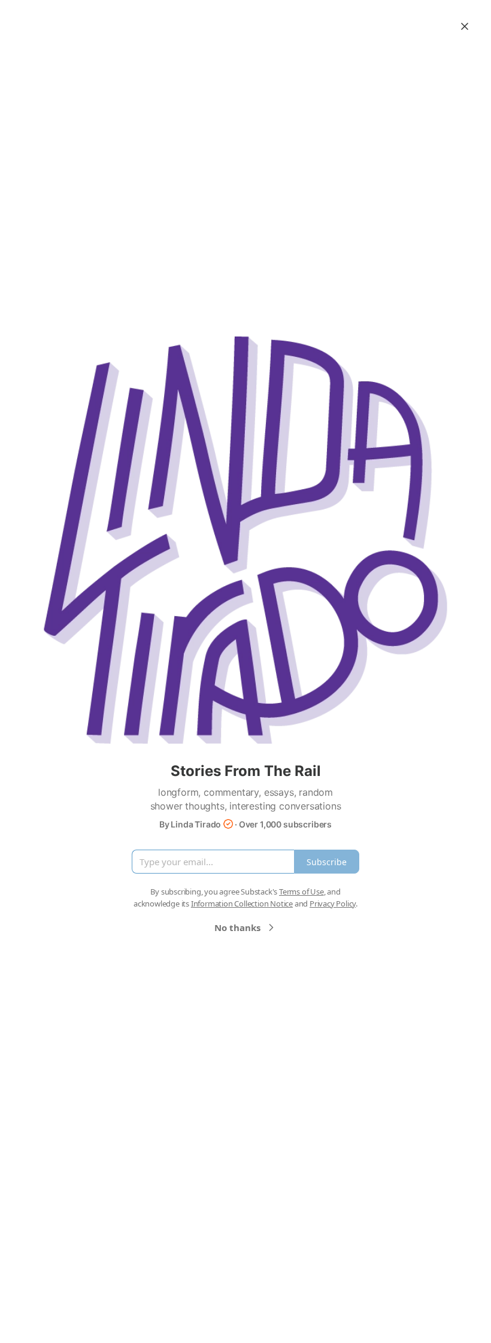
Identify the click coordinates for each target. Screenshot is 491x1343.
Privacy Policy (333, 903)
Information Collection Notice (242, 903)
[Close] (465, 26)
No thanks (237, 927)
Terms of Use (301, 891)
